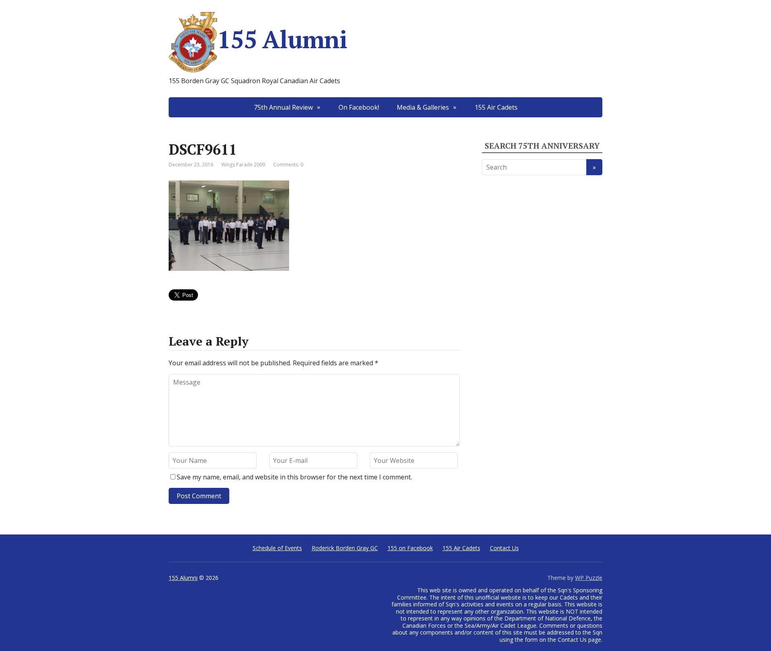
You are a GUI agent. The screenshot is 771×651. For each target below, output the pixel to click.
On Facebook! (359, 107)
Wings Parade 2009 (243, 164)
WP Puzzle (588, 577)
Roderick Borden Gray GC (345, 548)
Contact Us (504, 548)
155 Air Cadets (496, 107)
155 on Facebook (410, 548)
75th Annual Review (283, 107)
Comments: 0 (288, 164)
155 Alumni (282, 39)
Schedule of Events (277, 548)
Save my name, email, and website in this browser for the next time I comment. (294, 477)
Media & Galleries (423, 107)
